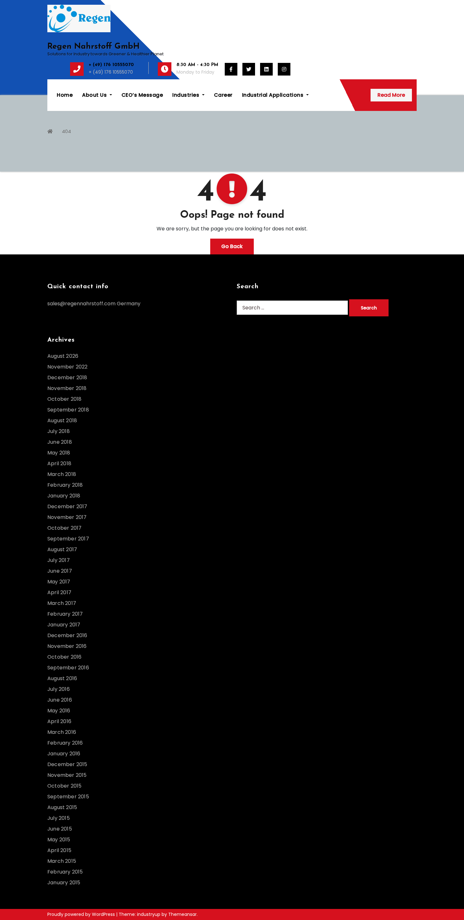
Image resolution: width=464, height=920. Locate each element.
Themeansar (182, 914)
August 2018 (62, 420)
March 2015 (61, 861)
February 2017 (65, 614)
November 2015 (67, 775)
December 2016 (67, 635)
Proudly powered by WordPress (81, 914)
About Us (95, 95)
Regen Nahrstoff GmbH (93, 46)
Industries (186, 95)
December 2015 (67, 764)
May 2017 (58, 581)
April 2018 (59, 463)
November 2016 (67, 646)
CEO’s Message (142, 95)
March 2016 (61, 732)
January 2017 (63, 624)
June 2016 (59, 700)
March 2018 (61, 474)
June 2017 (59, 571)
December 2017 (67, 506)
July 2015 (58, 818)
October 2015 (64, 785)
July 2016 (58, 689)
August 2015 (62, 807)
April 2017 (59, 592)
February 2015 (65, 871)
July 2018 (58, 431)
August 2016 (62, 678)
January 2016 (63, 753)
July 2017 (58, 560)
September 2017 (68, 538)
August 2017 (62, 549)
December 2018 (67, 377)
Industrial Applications (273, 95)
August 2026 (62, 356)
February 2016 (65, 742)
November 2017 (67, 517)
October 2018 (64, 399)
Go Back (232, 246)
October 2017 (64, 528)
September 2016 (68, 667)
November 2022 (67, 366)
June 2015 (59, 828)
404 (66, 131)
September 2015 (68, 796)
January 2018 (63, 495)
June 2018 (59, 442)
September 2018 (68, 409)
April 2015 (59, 850)
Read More (391, 95)
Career (223, 95)
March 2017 (61, 603)
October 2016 (64, 657)
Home (65, 95)
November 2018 (67, 388)
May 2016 (58, 710)
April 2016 (59, 721)
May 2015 (58, 839)
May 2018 (58, 452)
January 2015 (63, 882)
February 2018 (65, 485)
